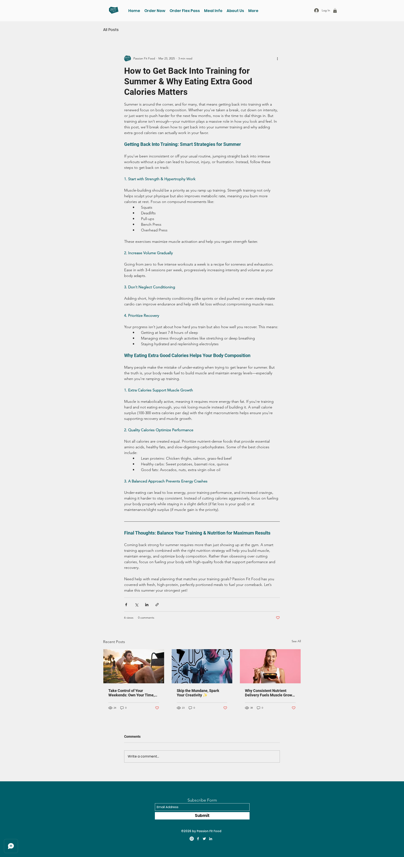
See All (296, 641)
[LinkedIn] (211, 839)
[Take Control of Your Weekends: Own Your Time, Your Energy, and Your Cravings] (133, 666)
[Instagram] (192, 839)
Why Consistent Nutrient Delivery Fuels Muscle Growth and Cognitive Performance (270, 692)
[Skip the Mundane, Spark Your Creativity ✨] (202, 666)
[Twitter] (204, 839)
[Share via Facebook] (126, 605)
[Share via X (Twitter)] (136, 605)
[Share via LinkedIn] (147, 605)
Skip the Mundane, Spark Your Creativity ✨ (198, 692)
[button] (213, 10)
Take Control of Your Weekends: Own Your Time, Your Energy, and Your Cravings (131, 692)
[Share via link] (157, 605)
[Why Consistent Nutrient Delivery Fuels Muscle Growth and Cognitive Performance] (270, 666)
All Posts (111, 29)
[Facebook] (198, 839)
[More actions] (277, 58)
